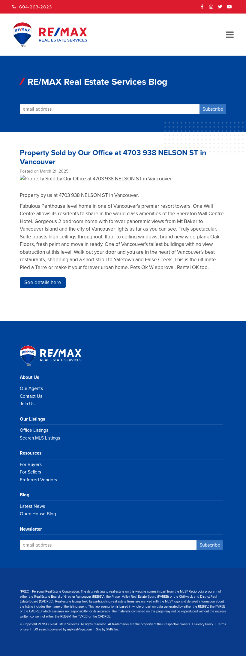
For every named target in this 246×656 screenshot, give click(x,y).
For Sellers (30, 472)
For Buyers (31, 464)
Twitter (220, 8)
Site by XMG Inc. (107, 629)
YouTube (229, 8)
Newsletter (31, 529)
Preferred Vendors (38, 480)
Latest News (32, 506)
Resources (30, 453)
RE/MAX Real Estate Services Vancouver (57, 355)
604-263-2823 (35, 7)
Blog (24, 495)
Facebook (202, 8)
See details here (42, 282)
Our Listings (32, 419)
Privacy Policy (203, 624)
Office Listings (34, 430)
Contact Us (31, 396)
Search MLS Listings (40, 438)
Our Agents (31, 388)
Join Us (27, 403)
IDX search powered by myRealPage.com (62, 629)
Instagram (211, 8)
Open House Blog (38, 514)
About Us (29, 377)
